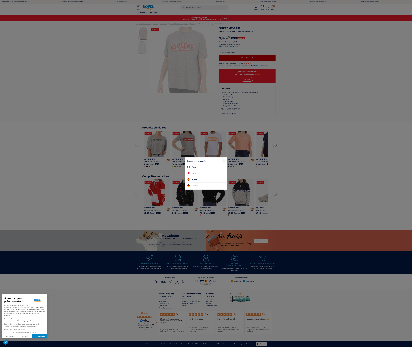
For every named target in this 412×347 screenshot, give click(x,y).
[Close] (224, 161)
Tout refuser (10, 336)
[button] (5, 342)
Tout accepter (40, 336)
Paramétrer (25, 336)
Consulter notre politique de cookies (14, 329)
